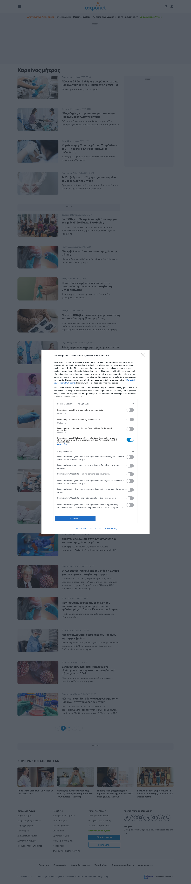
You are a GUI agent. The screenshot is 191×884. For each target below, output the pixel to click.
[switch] (130, 410)
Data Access (95, 528)
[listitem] (95, 403)
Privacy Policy (111, 528)
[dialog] (95, 442)
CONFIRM (75, 519)
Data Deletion (80, 528)
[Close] (144, 355)
